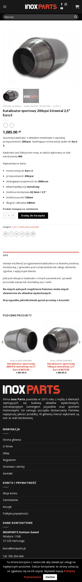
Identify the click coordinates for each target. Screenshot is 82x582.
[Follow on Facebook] (61, 4)
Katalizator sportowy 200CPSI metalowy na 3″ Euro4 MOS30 (21, 366)
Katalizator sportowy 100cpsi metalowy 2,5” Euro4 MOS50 (61, 366)
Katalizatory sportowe (37, 106)
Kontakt (8, 473)
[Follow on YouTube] (61, 8)
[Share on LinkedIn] (33, 234)
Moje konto (10, 493)
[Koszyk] (77, 6)
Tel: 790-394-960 (13, 556)
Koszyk (7, 507)
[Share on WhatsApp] (5, 234)
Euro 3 (57, 106)
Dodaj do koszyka (33, 215)
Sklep (6, 453)
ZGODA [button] (50, 577)
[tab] (41, 255)
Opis (5, 255)
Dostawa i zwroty (14, 466)
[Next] (72, 56)
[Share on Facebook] (11, 234)
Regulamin (9, 460)
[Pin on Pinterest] (27, 234)
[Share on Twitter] (16, 234)
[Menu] (4, 6)
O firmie (8, 446)
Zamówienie (10, 500)
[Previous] (9, 56)
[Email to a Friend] (22, 234)
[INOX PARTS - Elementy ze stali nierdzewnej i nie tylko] (41, 6)
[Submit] (75, 16)
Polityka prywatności (15, 513)
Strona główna (12, 106)
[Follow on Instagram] (65, 4)
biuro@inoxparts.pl (14, 548)
